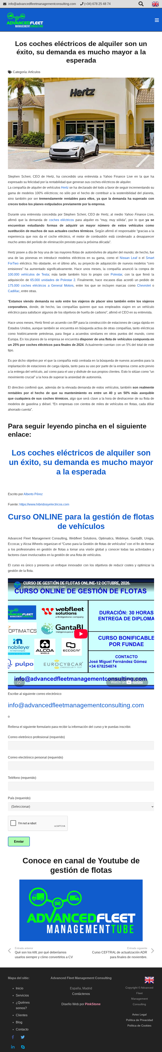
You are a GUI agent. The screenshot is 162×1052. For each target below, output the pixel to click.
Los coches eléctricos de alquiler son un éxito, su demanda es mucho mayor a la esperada (81, 462)
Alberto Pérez (33, 494)
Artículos (34, 72)
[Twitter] (23, 1037)
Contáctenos (81, 994)
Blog (19, 1022)
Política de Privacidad (139, 1020)
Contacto (22, 1029)
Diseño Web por (81, 1004)
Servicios (22, 995)
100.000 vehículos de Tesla (28, 274)
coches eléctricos (61, 220)
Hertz (65, 187)
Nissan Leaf (128, 258)
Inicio (19, 988)
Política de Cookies (139, 1025)
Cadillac (14, 291)
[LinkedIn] (13, 1047)
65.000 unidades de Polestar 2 (52, 280)
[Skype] (23, 1047)
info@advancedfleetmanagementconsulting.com (42, 4)
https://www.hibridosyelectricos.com (44, 504)
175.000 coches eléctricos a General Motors (40, 285)
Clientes (21, 1015)
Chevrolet (144, 285)
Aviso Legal (139, 1014)
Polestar (116, 274)
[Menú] (156, 20)
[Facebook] (13, 1037)
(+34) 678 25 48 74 (97, 4)
